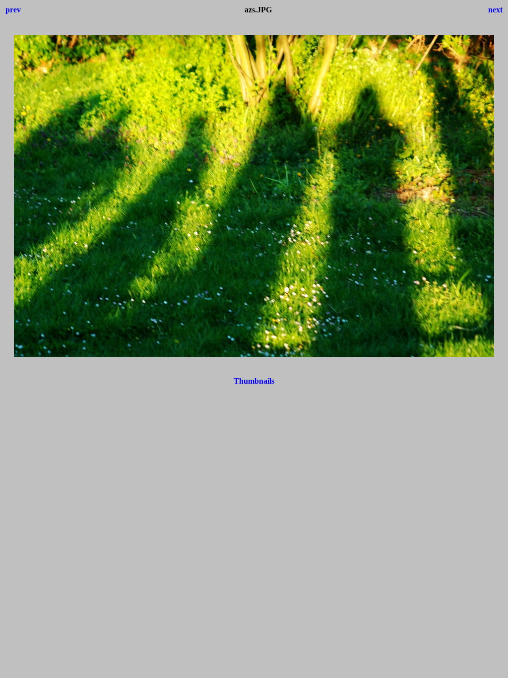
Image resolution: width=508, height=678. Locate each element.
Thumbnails (254, 381)
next (495, 9)
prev (13, 9)
